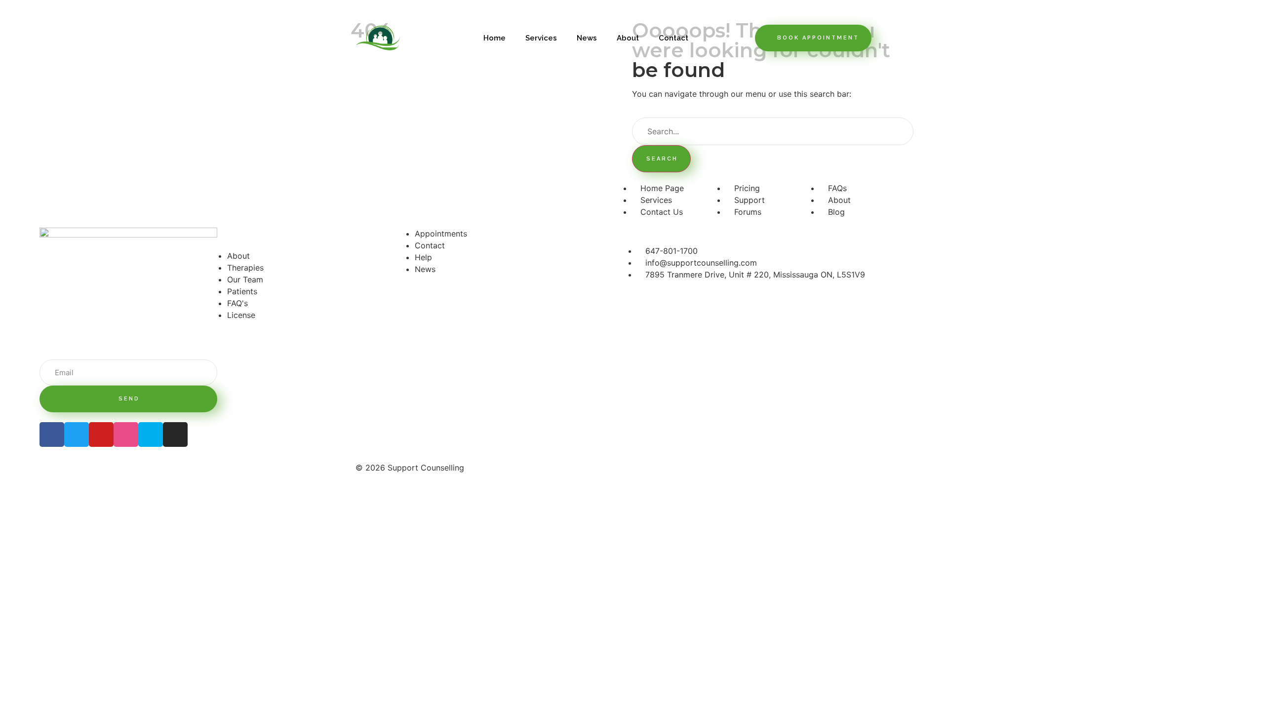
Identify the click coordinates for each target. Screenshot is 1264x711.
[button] (813, 38)
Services (541, 38)
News (587, 38)
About (628, 38)
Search (662, 159)
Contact (673, 38)
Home (494, 38)
